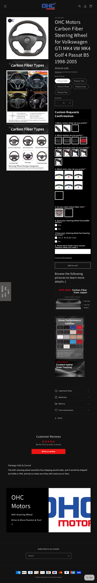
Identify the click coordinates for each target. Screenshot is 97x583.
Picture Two (79, 81)
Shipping (58, 72)
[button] (5, 6)
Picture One (62, 81)
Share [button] (60, 418)
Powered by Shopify (55, 577)
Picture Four (81, 86)
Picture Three (63, 86)
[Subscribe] (68, 556)
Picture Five (62, 92)
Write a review (48, 451)
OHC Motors (44, 577)
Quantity (58, 98)
